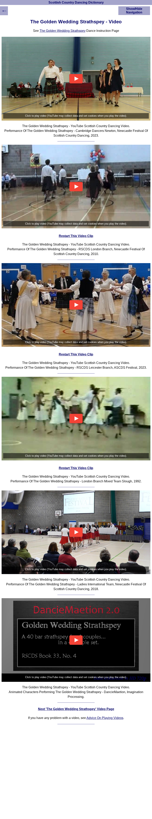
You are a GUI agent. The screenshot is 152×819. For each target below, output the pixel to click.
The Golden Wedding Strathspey (63, 30)
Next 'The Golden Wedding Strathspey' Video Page (76, 709)
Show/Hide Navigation (134, 10)
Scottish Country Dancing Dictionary (76, 2)
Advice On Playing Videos (104, 718)
